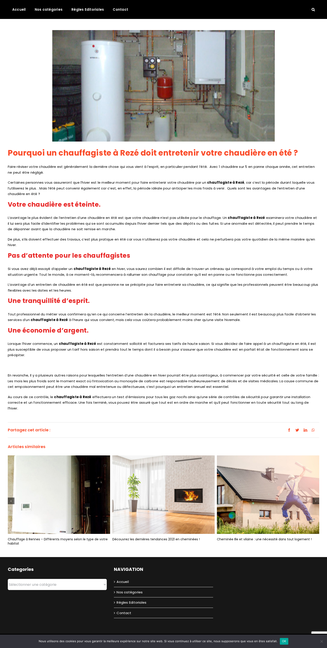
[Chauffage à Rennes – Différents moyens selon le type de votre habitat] (59, 494)
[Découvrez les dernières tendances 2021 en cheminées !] (163, 494)
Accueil (123, 581)
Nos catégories (130, 592)
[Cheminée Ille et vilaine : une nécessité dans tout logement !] (268, 494)
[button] (313, 9)
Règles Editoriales (131, 602)
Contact (124, 613)
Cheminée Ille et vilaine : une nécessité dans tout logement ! (264, 539)
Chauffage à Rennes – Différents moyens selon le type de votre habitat (58, 541)
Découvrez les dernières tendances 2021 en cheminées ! (156, 539)
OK (284, 641)
